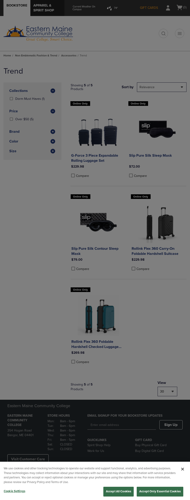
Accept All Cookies (118, 491)
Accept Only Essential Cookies (160, 491)
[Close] (182, 469)
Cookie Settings (14, 491)
